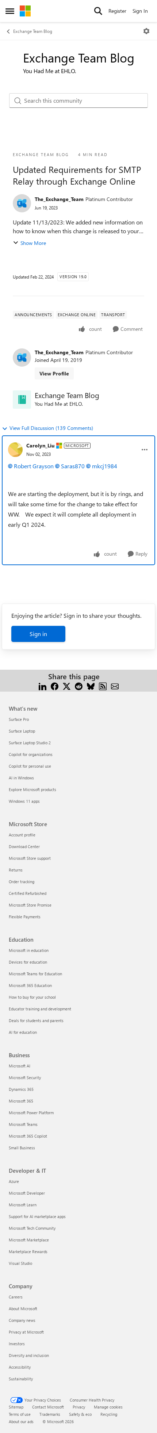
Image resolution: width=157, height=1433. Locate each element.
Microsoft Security (25, 1077)
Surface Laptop (22, 731)
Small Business (22, 1147)
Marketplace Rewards (28, 1251)
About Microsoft (23, 1308)
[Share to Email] (115, 685)
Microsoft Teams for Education (35, 973)
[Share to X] (66, 685)
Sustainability (21, 1378)
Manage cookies (108, 1407)
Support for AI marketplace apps (37, 1216)
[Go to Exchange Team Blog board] (22, 399)
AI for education (23, 1032)
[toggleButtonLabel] (146, 31)
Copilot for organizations (31, 754)
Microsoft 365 (21, 1101)
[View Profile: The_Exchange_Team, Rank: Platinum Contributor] (22, 203)
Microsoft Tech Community (32, 1228)
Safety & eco (80, 1414)
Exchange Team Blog (32, 31)
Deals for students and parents (36, 1020)
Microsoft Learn (23, 1204)
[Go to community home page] (25, 10)
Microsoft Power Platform (31, 1112)
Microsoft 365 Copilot (28, 1136)
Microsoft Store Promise (30, 905)
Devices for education (28, 962)
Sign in (38, 634)
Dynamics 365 (21, 1089)
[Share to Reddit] (79, 685)
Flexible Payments (25, 916)
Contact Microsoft (48, 1407)
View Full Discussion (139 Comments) (51, 427)
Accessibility (20, 1367)
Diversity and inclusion (29, 1355)
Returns (16, 870)
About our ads (21, 1421)
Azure (14, 1181)
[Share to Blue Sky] (91, 685)
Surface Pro (19, 719)
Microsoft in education (29, 950)
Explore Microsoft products (32, 789)
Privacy (79, 1407)
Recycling (108, 1414)
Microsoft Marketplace (29, 1240)
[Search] (98, 11)
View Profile (54, 373)
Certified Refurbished (27, 893)
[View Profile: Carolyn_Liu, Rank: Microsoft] (15, 449)
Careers (16, 1297)
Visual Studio (20, 1263)
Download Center (24, 846)
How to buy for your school (32, 997)
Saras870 (73, 466)
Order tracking (21, 881)
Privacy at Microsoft (26, 1332)
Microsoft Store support (30, 858)
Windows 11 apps (24, 801)
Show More (33, 242)
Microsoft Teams (23, 1124)
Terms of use (20, 1414)
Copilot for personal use (30, 766)
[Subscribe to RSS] (103, 685)
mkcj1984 (104, 466)
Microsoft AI (19, 1066)
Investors (17, 1343)
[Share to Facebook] (54, 685)
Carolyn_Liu (40, 445)
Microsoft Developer (27, 1193)
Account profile (22, 835)
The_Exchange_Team (59, 199)
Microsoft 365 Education (30, 985)
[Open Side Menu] (10, 10)
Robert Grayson (34, 466)
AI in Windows (21, 777)
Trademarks (49, 1414)
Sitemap (16, 1407)
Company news (22, 1320)
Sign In (140, 10)
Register (117, 10)
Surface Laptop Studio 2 (30, 742)
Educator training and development (40, 1009)
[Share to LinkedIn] (42, 685)
